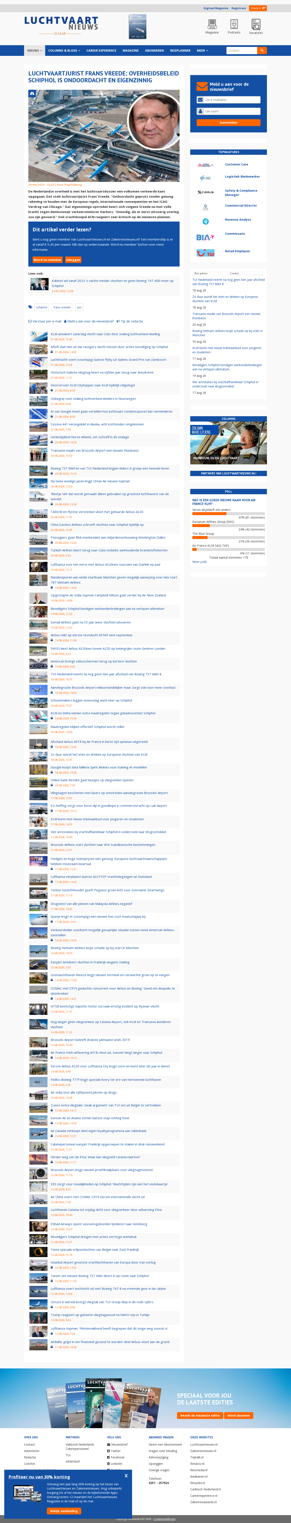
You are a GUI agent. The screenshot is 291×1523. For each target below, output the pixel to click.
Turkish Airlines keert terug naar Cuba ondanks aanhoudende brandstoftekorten (109, 550)
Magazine (131, 50)
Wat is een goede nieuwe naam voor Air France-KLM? (223, 502)
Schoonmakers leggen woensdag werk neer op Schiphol (91, 700)
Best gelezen (200, 273)
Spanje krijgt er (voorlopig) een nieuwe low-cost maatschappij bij (98, 916)
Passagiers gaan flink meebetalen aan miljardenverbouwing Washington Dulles (108, 537)
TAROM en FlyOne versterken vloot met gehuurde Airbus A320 (97, 512)
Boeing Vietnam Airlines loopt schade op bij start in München (95, 948)
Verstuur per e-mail (47, 321)
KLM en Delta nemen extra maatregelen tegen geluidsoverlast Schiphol (103, 713)
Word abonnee (239, 1415)
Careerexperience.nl (203, 1496)
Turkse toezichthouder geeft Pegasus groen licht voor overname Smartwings (107, 890)
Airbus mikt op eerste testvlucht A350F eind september (92, 635)
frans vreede (62, 307)
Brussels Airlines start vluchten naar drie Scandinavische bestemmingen (103, 844)
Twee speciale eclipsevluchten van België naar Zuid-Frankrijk (95, 1249)
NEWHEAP (73, 1461)
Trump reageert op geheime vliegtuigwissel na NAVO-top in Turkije (100, 1315)
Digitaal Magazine (216, 8)
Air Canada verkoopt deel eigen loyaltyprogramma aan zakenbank (98, 1131)
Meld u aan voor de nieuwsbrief (91, 321)
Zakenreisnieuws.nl (203, 1451)
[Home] (61, 26)
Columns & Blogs (63, 50)
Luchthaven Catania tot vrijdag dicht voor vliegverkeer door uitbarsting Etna (106, 1209)
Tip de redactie (132, 321)
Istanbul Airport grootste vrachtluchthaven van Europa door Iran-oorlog (103, 1262)
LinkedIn (116, 1464)
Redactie (30, 1457)
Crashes (234, 273)
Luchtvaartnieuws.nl (204, 1444)
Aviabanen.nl (198, 1476)
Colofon (29, 1464)
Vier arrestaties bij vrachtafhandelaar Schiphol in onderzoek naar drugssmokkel (108, 832)
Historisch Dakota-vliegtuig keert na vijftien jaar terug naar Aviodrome (102, 372)
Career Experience (101, 50)
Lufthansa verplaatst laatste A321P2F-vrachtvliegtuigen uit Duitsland (101, 876)
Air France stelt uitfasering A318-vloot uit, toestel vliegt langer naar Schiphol (106, 1052)
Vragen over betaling (163, 1451)
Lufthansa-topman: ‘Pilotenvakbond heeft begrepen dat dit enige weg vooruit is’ (109, 1328)
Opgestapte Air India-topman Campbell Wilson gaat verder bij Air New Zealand (108, 595)
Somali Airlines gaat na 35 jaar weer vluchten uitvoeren (91, 622)
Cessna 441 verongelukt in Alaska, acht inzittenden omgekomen (97, 424)
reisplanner (180, 50)
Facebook (117, 1457)
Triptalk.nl (196, 1457)
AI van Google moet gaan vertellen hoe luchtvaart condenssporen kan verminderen (111, 411)
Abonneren (154, 50)
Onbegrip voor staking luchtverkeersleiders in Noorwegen (93, 398)
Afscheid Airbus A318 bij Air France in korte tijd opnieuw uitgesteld (99, 741)
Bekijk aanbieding (64, 1511)
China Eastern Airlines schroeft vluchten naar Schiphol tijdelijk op (97, 524)
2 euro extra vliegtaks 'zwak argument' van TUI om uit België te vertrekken (106, 1105)
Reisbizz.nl (197, 1464)
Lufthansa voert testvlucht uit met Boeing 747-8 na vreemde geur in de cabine (108, 1288)
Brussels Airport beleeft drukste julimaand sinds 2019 (90, 1040)
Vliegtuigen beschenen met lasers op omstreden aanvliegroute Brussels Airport (109, 793)
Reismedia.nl (198, 1470)
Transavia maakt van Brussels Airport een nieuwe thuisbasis (95, 450)
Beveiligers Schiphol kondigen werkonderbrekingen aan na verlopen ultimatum (107, 608)
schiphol (41, 307)
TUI (68, 1455)
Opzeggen (156, 1464)
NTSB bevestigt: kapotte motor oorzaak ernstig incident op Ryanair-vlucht (105, 1006)
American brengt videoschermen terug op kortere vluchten (94, 661)
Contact (29, 1444)
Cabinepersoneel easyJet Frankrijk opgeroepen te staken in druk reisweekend (107, 1144)
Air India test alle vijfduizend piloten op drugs (84, 1092)
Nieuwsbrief (119, 1444)
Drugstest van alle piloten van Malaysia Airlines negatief (91, 903)
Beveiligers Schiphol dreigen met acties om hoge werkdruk (94, 1237)
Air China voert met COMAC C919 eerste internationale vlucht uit (98, 1197)
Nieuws (33, 50)
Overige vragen (159, 1470)
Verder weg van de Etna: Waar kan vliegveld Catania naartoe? (95, 1157)
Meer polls (199, 562)
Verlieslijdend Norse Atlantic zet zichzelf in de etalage (90, 437)
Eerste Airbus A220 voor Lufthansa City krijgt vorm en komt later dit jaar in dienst (110, 1066)
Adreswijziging (158, 1457)
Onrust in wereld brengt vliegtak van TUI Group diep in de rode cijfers (102, 1302)
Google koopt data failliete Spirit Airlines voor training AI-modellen (99, 767)
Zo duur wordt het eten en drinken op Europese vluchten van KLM (99, 754)
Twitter (116, 1451)
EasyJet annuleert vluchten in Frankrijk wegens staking (90, 962)
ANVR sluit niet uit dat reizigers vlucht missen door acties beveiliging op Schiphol (109, 347)
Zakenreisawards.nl (203, 1502)
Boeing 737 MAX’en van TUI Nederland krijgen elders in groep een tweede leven (110, 468)
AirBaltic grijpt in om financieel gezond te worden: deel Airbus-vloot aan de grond (110, 1342)
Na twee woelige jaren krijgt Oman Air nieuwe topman (90, 481)
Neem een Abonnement (165, 1444)
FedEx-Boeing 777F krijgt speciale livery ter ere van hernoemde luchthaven (106, 1079)
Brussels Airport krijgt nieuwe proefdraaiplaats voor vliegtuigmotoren (102, 1170)
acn (79, 307)
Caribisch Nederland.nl (205, 1489)
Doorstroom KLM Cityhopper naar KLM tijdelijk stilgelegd (93, 385)
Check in (256, 8)
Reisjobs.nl (197, 1483)
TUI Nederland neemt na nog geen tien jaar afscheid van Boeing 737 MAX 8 (106, 674)
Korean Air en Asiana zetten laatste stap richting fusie (90, 1118)
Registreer (239, 8)
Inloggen (73, 260)
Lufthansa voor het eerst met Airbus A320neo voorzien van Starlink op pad (105, 564)
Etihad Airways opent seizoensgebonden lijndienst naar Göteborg (99, 1224)
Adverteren (31, 1451)
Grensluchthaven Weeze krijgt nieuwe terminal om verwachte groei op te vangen (110, 975)
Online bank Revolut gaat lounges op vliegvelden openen (92, 780)
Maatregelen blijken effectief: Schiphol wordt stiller (88, 727)
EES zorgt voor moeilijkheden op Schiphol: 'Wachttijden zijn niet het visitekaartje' (109, 1184)
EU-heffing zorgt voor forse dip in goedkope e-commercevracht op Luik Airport (109, 805)
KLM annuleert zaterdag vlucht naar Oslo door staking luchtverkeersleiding (105, 334)
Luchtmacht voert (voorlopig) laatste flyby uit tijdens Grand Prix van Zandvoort (108, 359)
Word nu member (48, 260)
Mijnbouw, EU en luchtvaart (216, 458)
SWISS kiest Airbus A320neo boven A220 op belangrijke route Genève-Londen (108, 648)
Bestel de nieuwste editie (200, 1415)
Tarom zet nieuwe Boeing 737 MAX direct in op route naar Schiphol (100, 1276)
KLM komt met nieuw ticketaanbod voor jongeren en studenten (97, 819)
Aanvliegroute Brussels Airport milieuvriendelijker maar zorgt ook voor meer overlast (113, 687)
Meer (201, 50)
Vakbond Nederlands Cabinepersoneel (80, 1446)
